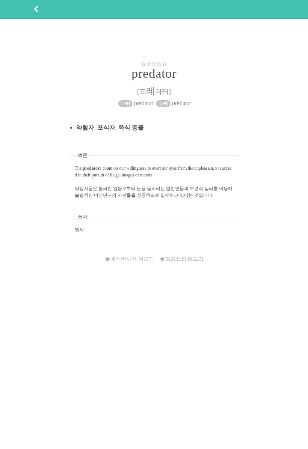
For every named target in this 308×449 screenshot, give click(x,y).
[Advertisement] (154, 40)
